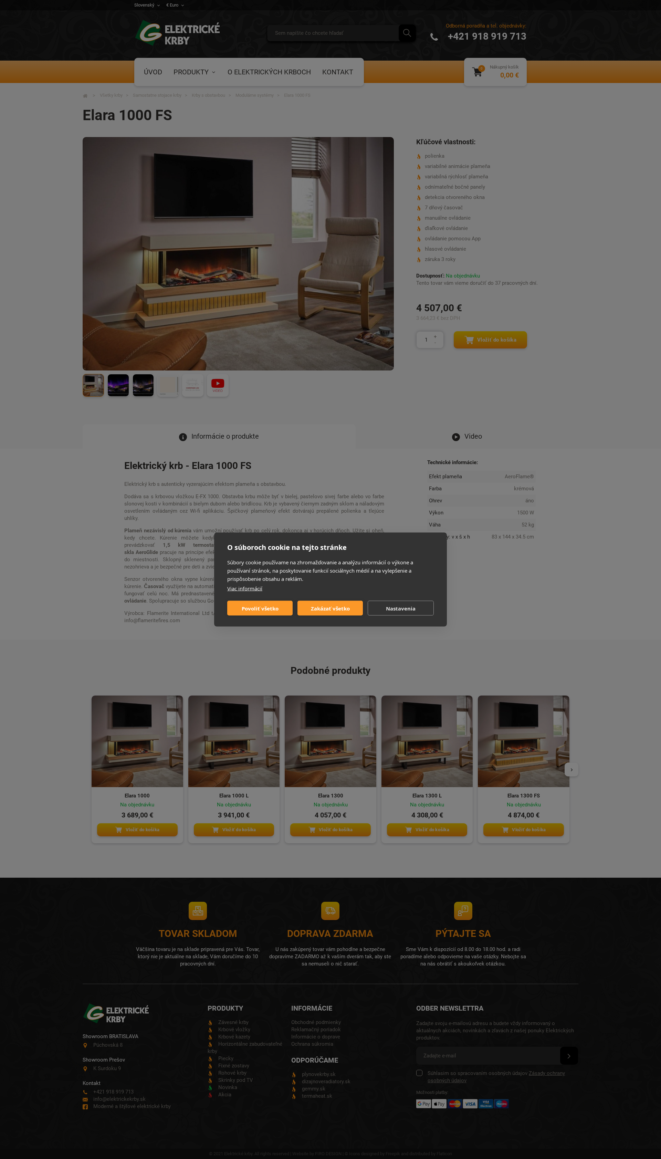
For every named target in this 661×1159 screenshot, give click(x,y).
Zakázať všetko (330, 608)
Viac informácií (244, 588)
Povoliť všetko (260, 608)
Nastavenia (401, 608)
